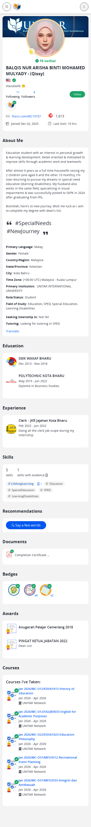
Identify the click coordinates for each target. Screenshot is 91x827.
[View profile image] (45, 37)
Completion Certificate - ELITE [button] (32, 555)
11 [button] (18, 92)
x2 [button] (52, 595)
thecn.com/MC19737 (26, 116)
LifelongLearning (22, 484)
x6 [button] (36, 595)
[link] (17, 6)
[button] (7, 7)
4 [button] (34, 92)
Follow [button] (77, 94)
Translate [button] (12, 331)
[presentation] (32, 51)
